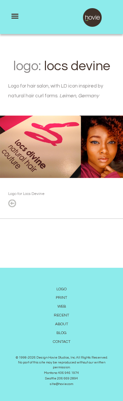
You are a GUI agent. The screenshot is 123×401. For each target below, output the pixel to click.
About (61, 324)
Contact (62, 342)
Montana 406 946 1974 (61, 373)
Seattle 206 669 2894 (61, 378)
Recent (61, 315)
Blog (61, 333)
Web (61, 306)
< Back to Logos (12, 203)
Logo (61, 289)
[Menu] (14, 16)
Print (61, 297)
